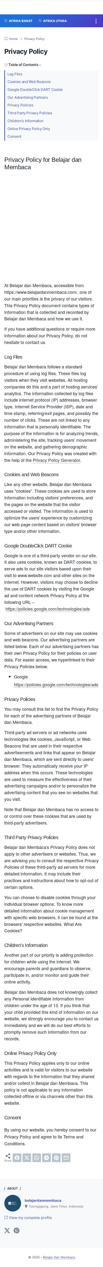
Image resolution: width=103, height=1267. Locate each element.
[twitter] (27, 1157)
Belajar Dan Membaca (59, 1257)
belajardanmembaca (43, 1200)
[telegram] (46, 1157)
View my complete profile (30, 1218)
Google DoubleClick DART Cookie (35, 89)
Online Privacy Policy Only (28, 129)
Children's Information (25, 121)
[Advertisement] (51, 228)
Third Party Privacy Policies (29, 113)
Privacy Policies (20, 105)
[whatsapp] (36, 1157)
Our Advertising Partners (27, 97)
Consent (14, 136)
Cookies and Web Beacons (29, 82)
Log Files (14, 74)
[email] (66, 1157)
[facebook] (17, 1157)
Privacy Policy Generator (56, 460)
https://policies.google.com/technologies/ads (48, 609)
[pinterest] (56, 1157)
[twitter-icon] (7, 1231)
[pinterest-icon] (16, 1231)
